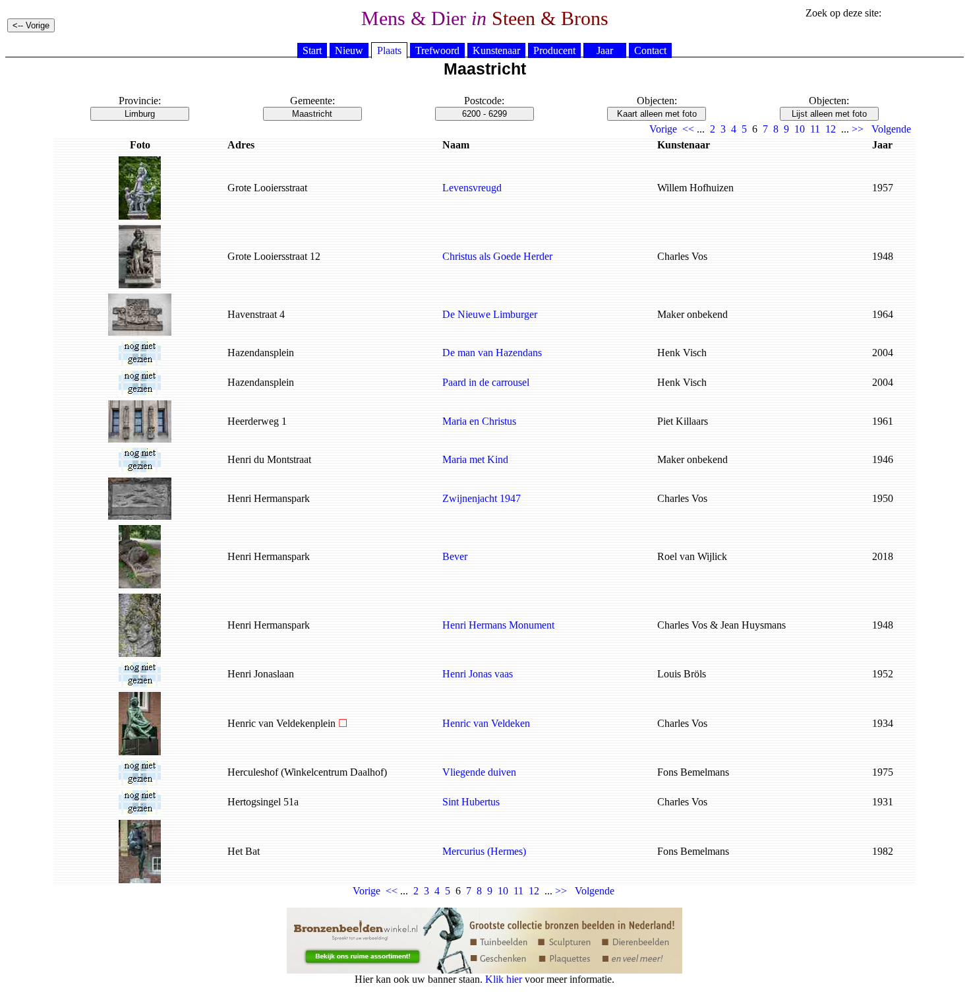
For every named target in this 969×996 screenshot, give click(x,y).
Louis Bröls (681, 673)
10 (799, 129)
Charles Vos (682, 256)
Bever (454, 556)
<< (688, 129)
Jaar (605, 50)
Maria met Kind (475, 459)
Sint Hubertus (471, 801)
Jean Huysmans (753, 625)
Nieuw (349, 50)
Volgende (891, 129)
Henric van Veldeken (486, 723)
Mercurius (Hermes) (484, 851)
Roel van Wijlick (692, 556)
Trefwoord (437, 50)
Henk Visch (682, 352)
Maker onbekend (692, 314)
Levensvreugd (472, 187)
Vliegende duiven (479, 772)
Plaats (389, 50)
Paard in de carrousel (485, 382)
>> (858, 129)
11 (815, 129)
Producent (554, 50)
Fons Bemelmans (693, 772)
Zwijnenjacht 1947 (481, 498)
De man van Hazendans (492, 352)
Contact (650, 50)
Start (312, 50)
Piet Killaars (682, 421)
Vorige (663, 129)
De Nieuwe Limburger (489, 314)
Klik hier (503, 979)
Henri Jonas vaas (477, 673)
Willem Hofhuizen (695, 187)
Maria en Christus (479, 421)
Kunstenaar (496, 50)
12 (830, 129)
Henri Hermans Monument (498, 625)
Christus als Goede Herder (497, 256)
